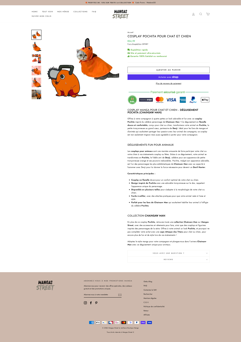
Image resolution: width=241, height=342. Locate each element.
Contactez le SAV (150, 290)
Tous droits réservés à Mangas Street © (120, 332)
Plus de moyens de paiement (168, 83)
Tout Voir (47, 11)
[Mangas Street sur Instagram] (85, 302)
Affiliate (147, 314)
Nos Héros (63, 11)
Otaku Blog (148, 281)
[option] (120, 2)
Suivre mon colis (41, 16)
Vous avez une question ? (168, 253)
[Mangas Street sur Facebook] (90, 302)
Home (35, 11)
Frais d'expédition (134, 44)
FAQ (94, 11)
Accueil (130, 32)
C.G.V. (146, 302)
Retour (146, 310)
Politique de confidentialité (154, 306)
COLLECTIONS (81, 11)
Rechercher (148, 294)
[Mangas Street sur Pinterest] (96, 302)
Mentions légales (150, 298)
